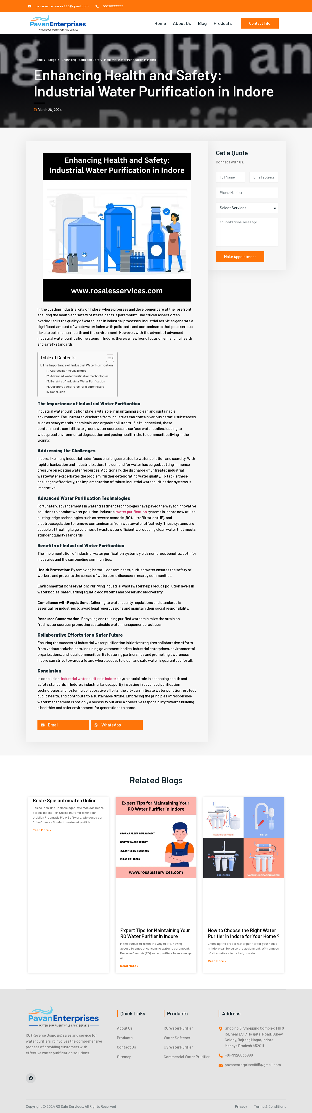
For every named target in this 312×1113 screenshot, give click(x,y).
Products (223, 23)
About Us (182, 23)
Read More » (42, 830)
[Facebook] (31, 1078)
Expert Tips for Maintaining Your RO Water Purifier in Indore (155, 933)
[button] (63, 725)
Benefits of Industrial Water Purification (77, 381)
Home (160, 23)
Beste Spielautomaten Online (65, 800)
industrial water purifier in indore (88, 678)
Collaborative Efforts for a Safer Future (77, 386)
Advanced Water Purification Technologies (79, 376)
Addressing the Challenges (68, 370)
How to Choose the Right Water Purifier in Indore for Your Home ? (243, 933)
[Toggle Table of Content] (108, 358)
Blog (202, 23)
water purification (131, 511)
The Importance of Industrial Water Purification (77, 365)
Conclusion (57, 392)
